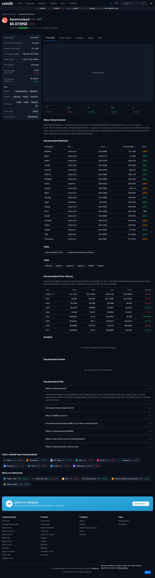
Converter (45, 555)
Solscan (25, 97)
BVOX (47, 193)
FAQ (100, 37)
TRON (6, 555)
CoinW (47, 216)
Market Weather (47, 528)
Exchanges (30, 3)
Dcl (36, 106)
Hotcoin (48, 188)
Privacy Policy (123, 521)
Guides (43, 541)
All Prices (5, 521)
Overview (50, 37)
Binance (48, 174)
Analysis (53, 3)
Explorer (59, 266)
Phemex (48, 197)
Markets (41, 3)
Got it (148, 572)
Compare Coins (47, 551)
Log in (81, 531)
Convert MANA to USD (54, 252)
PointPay (48, 220)
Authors (82, 524)
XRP (5, 548)
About (81, 521)
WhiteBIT (48, 179)
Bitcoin (7, 528)
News (90, 37)
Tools (62, 3)
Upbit (47, 202)
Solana (7, 541)
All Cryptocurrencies (10, 524)
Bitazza (47, 207)
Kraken (47, 230)
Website (48, 266)
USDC (7, 544)
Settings (82, 534)
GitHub (35, 111)
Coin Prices (45, 521)
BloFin (47, 160)
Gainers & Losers (47, 534)
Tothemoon (49, 239)
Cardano (7, 558)
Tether (7, 534)
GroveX (47, 165)
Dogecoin (8, 551)
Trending (44, 531)
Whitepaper (34, 91)
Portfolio (73, 3)
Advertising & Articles (88, 528)
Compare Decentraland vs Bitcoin (80, 252)
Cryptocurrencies (9, 14)
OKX (46, 234)
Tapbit (47, 225)
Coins (20, 3)
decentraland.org (21, 91)
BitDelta (48, 151)
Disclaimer (122, 524)
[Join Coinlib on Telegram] (111, 3)
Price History (65, 37)
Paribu (47, 183)
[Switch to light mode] (116, 3)
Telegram (34, 102)
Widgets (44, 548)
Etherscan (17, 97)
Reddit (19, 102)
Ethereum (8, 531)
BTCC (47, 211)
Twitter (26, 102)
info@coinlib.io (97, 568)
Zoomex (48, 170)
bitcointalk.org (33, 117)
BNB (6, 538)
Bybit (47, 156)
